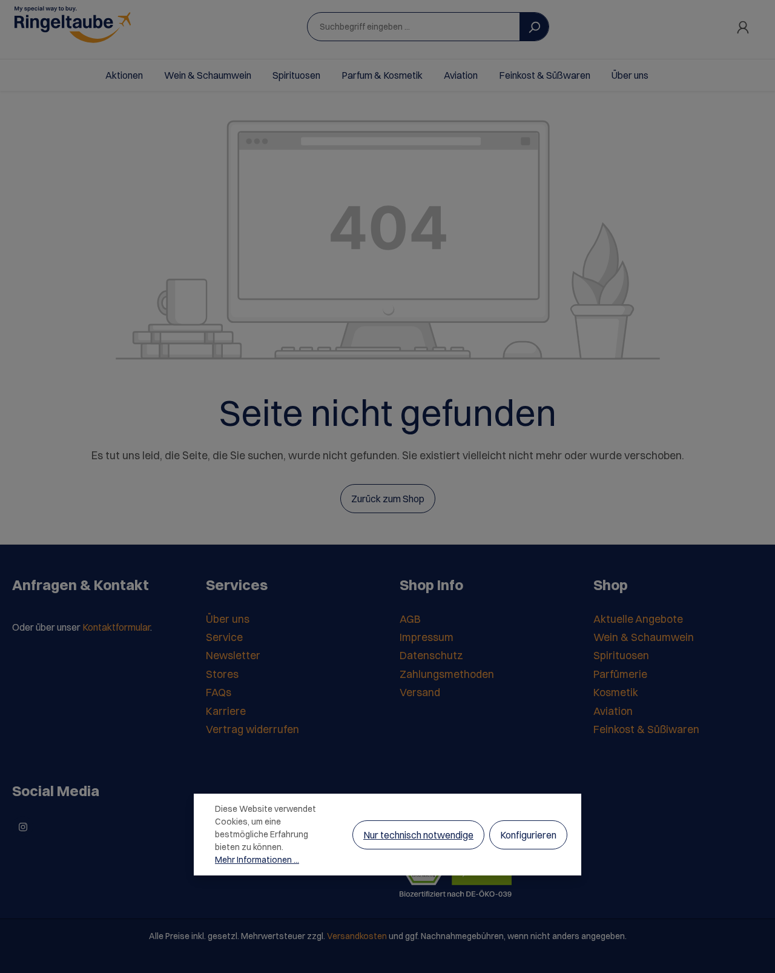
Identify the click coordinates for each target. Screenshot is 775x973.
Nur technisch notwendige (418, 835)
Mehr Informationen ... (257, 859)
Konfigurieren (528, 835)
